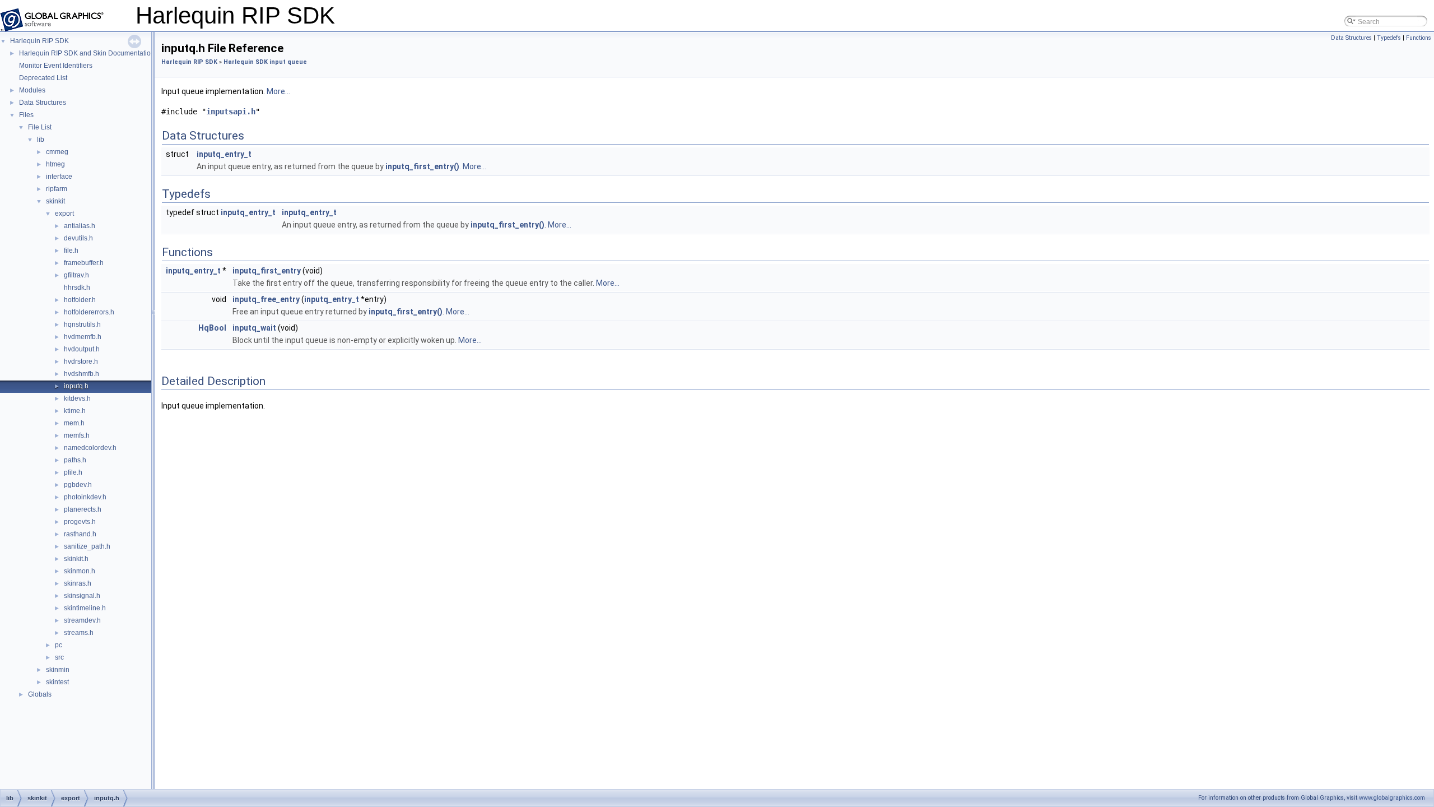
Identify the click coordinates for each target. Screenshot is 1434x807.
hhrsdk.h (77, 287)
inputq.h (76, 386)
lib (40, 139)
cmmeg (57, 152)
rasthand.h (80, 534)
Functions (1418, 37)
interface (59, 176)
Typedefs (1389, 37)
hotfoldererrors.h (89, 312)
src (59, 657)
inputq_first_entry (266, 270)
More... (278, 91)
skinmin (57, 670)
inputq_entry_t (224, 154)
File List (40, 127)
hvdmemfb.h (82, 337)
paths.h (75, 460)
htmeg (55, 164)
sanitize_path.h (87, 546)
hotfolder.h (80, 300)
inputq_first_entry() (422, 166)
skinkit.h (76, 559)
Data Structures (42, 102)
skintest (57, 682)
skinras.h (77, 583)
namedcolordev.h (90, 448)
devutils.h (78, 238)
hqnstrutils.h (82, 324)
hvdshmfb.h (81, 374)
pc (58, 645)
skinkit (55, 201)
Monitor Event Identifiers (55, 65)
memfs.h (77, 435)
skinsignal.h (82, 596)
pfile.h (73, 472)
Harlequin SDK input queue (265, 62)
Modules (32, 90)
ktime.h (75, 411)
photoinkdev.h (85, 497)
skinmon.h (79, 571)
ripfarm (56, 189)
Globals (40, 694)
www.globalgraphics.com (1392, 797)
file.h (71, 250)
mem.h (74, 423)
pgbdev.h (78, 485)
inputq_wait (254, 327)
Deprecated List (43, 78)
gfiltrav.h (76, 275)
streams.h (79, 633)
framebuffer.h (84, 263)
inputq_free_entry (266, 299)
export (64, 213)
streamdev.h (82, 620)
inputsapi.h (230, 111)
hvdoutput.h (82, 349)
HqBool (212, 327)
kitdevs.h (77, 398)
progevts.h (80, 522)
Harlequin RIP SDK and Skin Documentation (87, 53)
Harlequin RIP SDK (39, 41)
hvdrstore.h (81, 361)
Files (26, 115)
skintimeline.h (85, 608)
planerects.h (82, 509)
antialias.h (79, 226)
